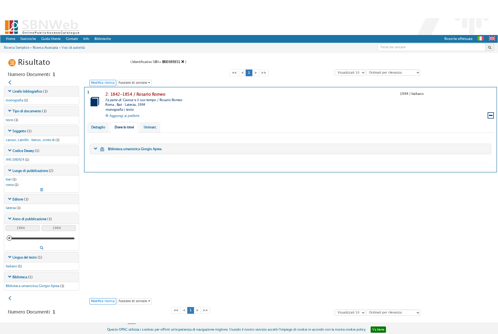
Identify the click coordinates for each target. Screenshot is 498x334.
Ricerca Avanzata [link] (45, 47)
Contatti (72, 38)
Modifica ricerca (103, 82)
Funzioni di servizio (133, 82)
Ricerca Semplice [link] (16, 47)
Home (10, 38)
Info (86, 38)
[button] (492, 38)
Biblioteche (102, 38)
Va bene (378, 329)
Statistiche (28, 38)
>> (263, 72)
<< (234, 72)
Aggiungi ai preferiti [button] (124, 115)
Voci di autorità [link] (73, 47)
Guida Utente (51, 38)
